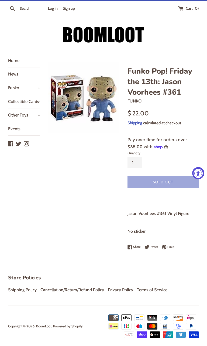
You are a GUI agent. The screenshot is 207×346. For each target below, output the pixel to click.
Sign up (69, 8)
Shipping (134, 123)
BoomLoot (43, 326)
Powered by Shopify (68, 326)
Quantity (133, 153)
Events (14, 128)
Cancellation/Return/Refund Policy (72, 289)
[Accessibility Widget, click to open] (198, 173)
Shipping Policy (22, 289)
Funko (24, 87)
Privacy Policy (120, 289)
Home (13, 60)
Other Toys (24, 115)
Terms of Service (152, 289)
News (13, 74)
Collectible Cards (24, 101)
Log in (53, 8)
